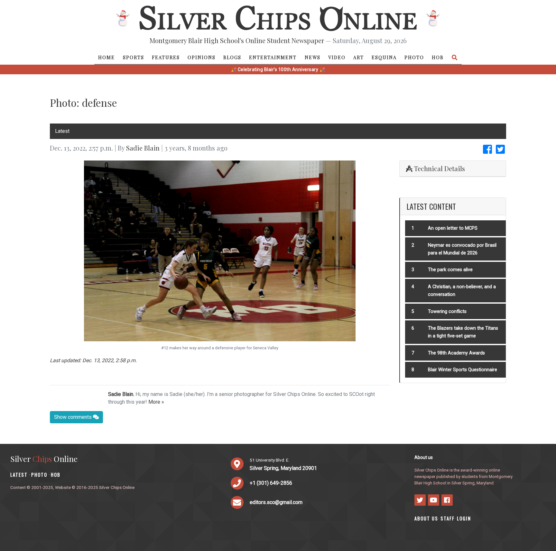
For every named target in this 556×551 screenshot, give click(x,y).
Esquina (384, 57)
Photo (414, 57)
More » (156, 402)
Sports (133, 57)
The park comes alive (450, 269)
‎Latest (62, 131)
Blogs (232, 57)
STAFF (447, 518)
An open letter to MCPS (452, 228)
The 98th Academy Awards (456, 353)
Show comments (73, 417)
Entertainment (273, 57)
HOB (438, 57)
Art (358, 57)
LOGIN (464, 518)
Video (337, 57)
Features (166, 57)
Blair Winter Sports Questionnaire (462, 369)
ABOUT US (426, 518)
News (312, 57)
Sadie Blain (143, 147)
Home (106, 57)
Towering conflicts (447, 311)
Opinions (202, 57)
